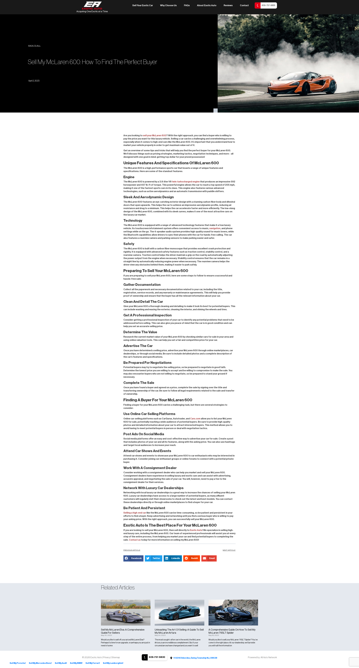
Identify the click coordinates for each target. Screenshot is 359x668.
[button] (34, 45)
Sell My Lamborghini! (113, 663)
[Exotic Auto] (92, 5)
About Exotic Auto (206, 5)
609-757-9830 (268, 5)
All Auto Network (269, 657)
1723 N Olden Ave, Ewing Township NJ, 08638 (195, 658)
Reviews (228, 5)
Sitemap (116, 657)
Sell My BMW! (76, 663)
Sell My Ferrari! (93, 663)
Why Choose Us (168, 5)
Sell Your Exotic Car (142, 5)
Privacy (107, 657)
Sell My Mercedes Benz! (40, 663)
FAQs (187, 5)
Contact (244, 5)
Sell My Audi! (61, 663)
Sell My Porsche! (18, 663)
